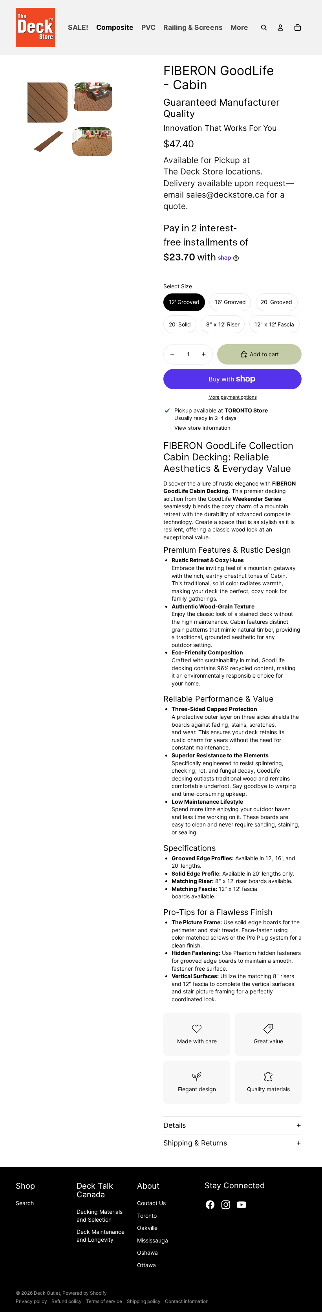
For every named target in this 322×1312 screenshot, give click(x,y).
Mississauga (152, 1240)
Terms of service (104, 1301)
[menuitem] (239, 27)
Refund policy (66, 1301)
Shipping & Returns (195, 1143)
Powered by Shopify (84, 1293)
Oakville (147, 1227)
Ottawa (146, 1265)
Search (25, 1203)
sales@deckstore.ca (225, 195)
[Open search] (264, 27)
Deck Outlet (47, 1293)
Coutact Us (151, 1203)
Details (174, 1125)
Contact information (187, 1301)
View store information (202, 428)
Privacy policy (31, 1301)
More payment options (233, 397)
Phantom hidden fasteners (267, 952)
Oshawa (147, 1252)
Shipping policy (144, 1301)
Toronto (147, 1215)
